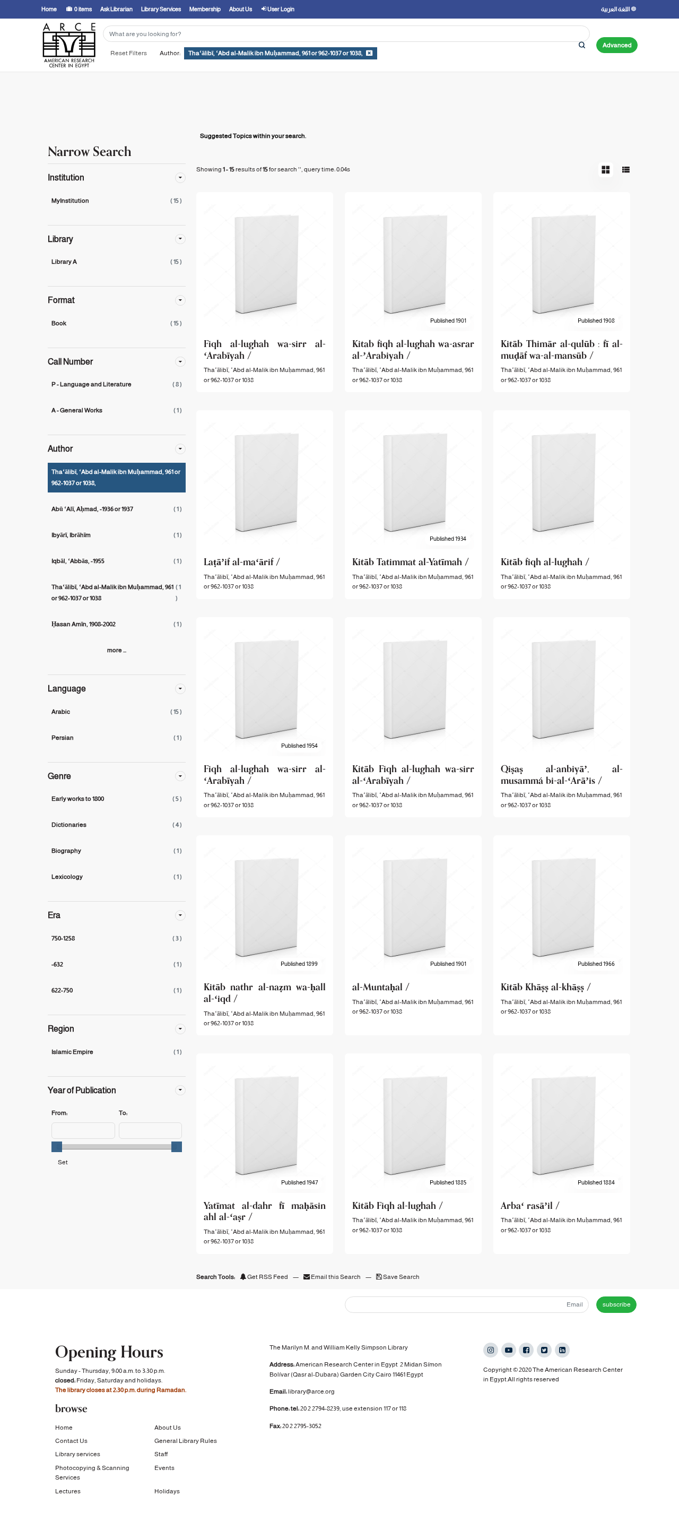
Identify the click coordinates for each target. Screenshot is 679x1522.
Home (64, 1427)
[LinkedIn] (562, 1350)
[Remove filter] (369, 53)
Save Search (401, 1277)
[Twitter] (544, 1350)
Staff (161, 1454)
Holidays (167, 1491)
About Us (167, 1427)
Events (164, 1468)
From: (59, 1113)
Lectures (68, 1491)
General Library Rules (185, 1441)
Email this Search (336, 1277)
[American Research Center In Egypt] (68, 45)
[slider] (56, 1147)
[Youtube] (508, 1350)
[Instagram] (490, 1350)
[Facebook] (526, 1350)
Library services (77, 1454)
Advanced (617, 45)
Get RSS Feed (267, 1277)
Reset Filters (128, 53)
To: (123, 1113)
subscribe (617, 1304)
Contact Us (71, 1441)
